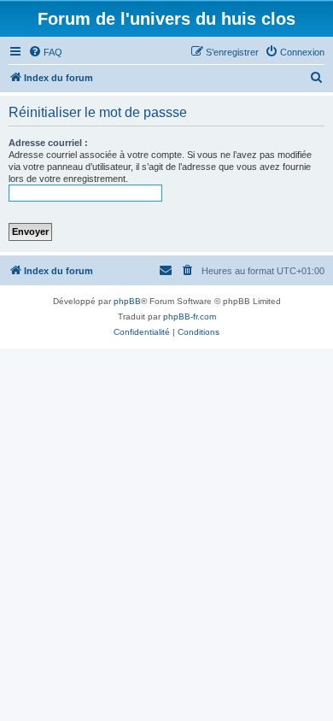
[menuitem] (45, 52)
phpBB (127, 301)
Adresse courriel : (48, 143)
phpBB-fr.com (189, 316)
